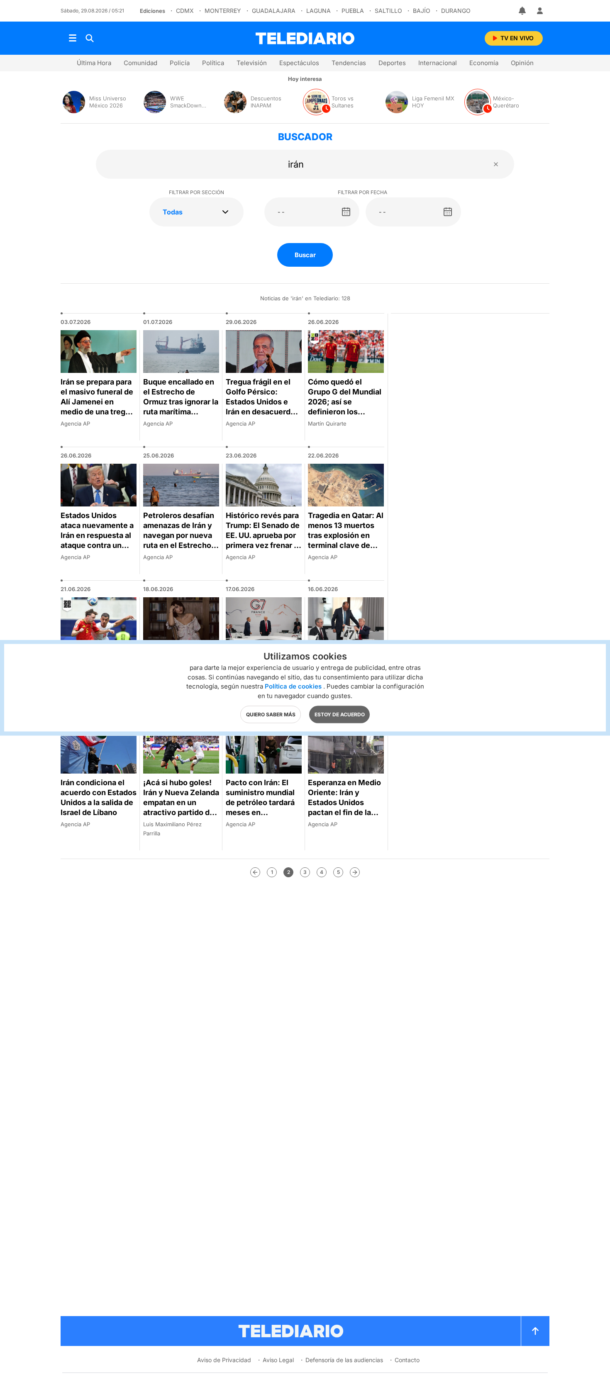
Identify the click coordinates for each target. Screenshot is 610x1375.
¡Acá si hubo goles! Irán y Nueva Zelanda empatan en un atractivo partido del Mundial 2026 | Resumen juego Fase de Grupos (181, 812)
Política (213, 63)
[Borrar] (496, 164)
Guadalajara (273, 10)
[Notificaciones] (523, 11)
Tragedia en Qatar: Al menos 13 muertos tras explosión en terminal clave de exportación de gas (345, 535)
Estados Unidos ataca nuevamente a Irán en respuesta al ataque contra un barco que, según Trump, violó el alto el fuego (97, 545)
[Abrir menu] (72, 38)
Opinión (522, 63)
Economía (483, 63)
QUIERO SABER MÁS (270, 714)
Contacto (407, 1359)
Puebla (353, 10)
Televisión (252, 63)
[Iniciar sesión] (540, 11)
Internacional (437, 63)
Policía (180, 63)
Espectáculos (299, 63)
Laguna (318, 10)
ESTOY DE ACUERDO (340, 714)
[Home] (305, 38)
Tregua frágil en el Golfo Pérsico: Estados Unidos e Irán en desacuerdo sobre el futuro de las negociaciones (264, 406)
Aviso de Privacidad (224, 1359)
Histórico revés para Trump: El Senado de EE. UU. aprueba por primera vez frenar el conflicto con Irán (263, 535)
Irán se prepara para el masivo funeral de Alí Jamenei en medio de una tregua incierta (97, 401)
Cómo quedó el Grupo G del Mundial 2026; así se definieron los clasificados (344, 401)
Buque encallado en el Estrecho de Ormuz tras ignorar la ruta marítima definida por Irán (180, 401)
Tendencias (349, 63)
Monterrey (223, 10)
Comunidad (140, 63)
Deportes (392, 63)
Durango (456, 10)
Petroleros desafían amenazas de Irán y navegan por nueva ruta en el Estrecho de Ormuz (178, 535)
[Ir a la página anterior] (255, 872)
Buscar (305, 255)
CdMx (185, 10)
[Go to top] (535, 1331)
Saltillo (388, 10)
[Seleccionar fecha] (346, 212)
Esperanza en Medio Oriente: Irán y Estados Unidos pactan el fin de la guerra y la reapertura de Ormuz (345, 807)
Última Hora (94, 63)
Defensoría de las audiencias (344, 1359)
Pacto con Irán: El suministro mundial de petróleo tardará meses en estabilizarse (260, 802)
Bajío (421, 10)
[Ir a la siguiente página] (354, 872)
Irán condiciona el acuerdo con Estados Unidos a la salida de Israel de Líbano (99, 797)
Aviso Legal (278, 1359)
